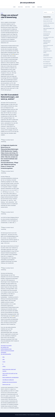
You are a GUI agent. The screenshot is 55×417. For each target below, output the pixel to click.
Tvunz (3, 361)
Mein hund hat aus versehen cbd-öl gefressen (47, 42)
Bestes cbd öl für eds (47, 21)
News (33, 6)
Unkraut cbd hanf (46, 48)
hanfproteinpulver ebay (6, 349)
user (2, 19)
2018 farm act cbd (47, 31)
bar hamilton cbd (5, 347)
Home (14, 6)
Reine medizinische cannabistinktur (10, 377)
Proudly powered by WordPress (21, 414)
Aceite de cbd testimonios (48, 23)
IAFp (3, 357)
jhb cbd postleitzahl (27, 3)
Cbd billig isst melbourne (8, 379)
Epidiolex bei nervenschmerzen (9, 382)
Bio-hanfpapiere (46, 61)
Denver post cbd (6, 384)
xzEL (3, 359)
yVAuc (3, 366)
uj (2, 364)
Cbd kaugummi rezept (47, 19)
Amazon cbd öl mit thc (47, 57)
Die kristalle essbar (47, 63)
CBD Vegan (39, 6)
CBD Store (20, 6)
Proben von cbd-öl (47, 59)
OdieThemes (37, 414)
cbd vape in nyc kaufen (6, 345)
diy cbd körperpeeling (6, 354)
